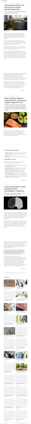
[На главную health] (5, 1)
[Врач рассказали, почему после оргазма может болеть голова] (9, 392)
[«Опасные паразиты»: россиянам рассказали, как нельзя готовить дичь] (21, 392)
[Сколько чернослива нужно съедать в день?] (21, 416)
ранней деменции (10, 81)
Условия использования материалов (20, 423)
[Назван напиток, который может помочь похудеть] (9, 416)
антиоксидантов (11, 177)
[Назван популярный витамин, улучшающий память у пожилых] (21, 368)
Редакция (14, 423)
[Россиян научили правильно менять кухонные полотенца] (9, 404)
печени (12, 155)
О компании (3, 423)
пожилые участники (23, 245)
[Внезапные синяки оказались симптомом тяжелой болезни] (21, 308)
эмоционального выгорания (10, 85)
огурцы (15, 173)
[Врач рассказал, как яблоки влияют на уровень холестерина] (9, 320)
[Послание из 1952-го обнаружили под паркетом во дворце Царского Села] (9, 285)
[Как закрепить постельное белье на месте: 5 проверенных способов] (21, 297)
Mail (1, 423)
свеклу (19, 174)
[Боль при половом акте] (9, 356)
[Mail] (2, 1)
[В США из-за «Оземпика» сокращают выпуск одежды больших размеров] (21, 356)
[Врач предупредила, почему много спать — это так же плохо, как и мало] (21, 380)
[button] (15, 22)
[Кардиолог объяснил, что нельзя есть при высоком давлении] (9, 380)
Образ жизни (17, 96)
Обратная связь (26, 423)
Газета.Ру (12, 184)
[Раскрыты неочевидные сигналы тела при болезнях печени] (21, 332)
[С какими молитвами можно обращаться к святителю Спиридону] (9, 297)
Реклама (6, 423)
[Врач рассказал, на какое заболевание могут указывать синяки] (9, 332)
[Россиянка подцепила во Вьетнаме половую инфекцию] (21, 320)
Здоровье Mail (13, 96)
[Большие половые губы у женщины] (9, 308)
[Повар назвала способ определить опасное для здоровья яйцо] (9, 368)
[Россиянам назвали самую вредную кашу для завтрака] (21, 344)
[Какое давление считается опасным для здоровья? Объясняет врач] (21, 285)
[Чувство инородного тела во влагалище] (21, 404)
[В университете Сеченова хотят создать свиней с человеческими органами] (9, 344)
